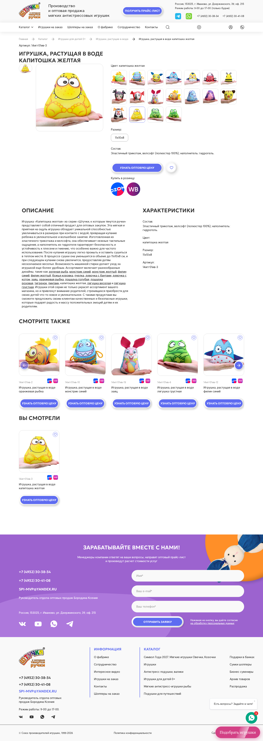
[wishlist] (198, 27)
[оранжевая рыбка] (174, 96)
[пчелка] (229, 78)
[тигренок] (229, 96)
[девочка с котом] (137, 96)
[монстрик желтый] (155, 78)
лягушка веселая (99, 283)
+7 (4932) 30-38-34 (208, 16)
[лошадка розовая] (210, 96)
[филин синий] (174, 78)
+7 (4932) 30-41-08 (233, 16)
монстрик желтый (104, 271)
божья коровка (62, 275)
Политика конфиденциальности (133, 733)
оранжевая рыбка (51, 279)
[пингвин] (119, 115)
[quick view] (39, 355)
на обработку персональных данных (212, 623)
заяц (34, 279)
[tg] (178, 16)
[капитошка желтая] (137, 115)
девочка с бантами (98, 275)
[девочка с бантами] (119, 96)
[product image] (69, 97)
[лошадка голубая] (192, 96)
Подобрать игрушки (238, 732)
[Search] (168, 27)
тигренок (40, 283)
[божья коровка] (210, 78)
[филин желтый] (192, 78)
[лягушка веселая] (155, 115)
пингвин (53, 283)
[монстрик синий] (137, 78)
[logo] (29, 10)
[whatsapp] (189, 16)
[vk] (22, 623)
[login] (230, 27)
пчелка (79, 275)
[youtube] (38, 623)
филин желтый (41, 275)
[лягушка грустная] (174, 115)
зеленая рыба (58, 271)
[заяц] (155, 96)
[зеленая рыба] (119, 78)
